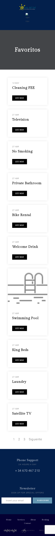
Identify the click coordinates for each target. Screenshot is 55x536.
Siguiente (35, 439)
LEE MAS (19, 98)
